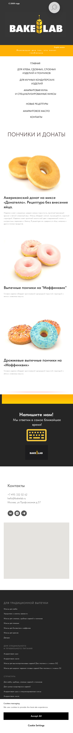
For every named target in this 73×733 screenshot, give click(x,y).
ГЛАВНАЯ (35, 63)
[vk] (10, 513)
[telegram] (24, 513)
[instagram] (17, 513)
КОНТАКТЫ (36, 117)
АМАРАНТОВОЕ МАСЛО (36, 111)
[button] (36, 435)
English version (59, 47)
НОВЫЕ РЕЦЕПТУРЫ (37, 103)
